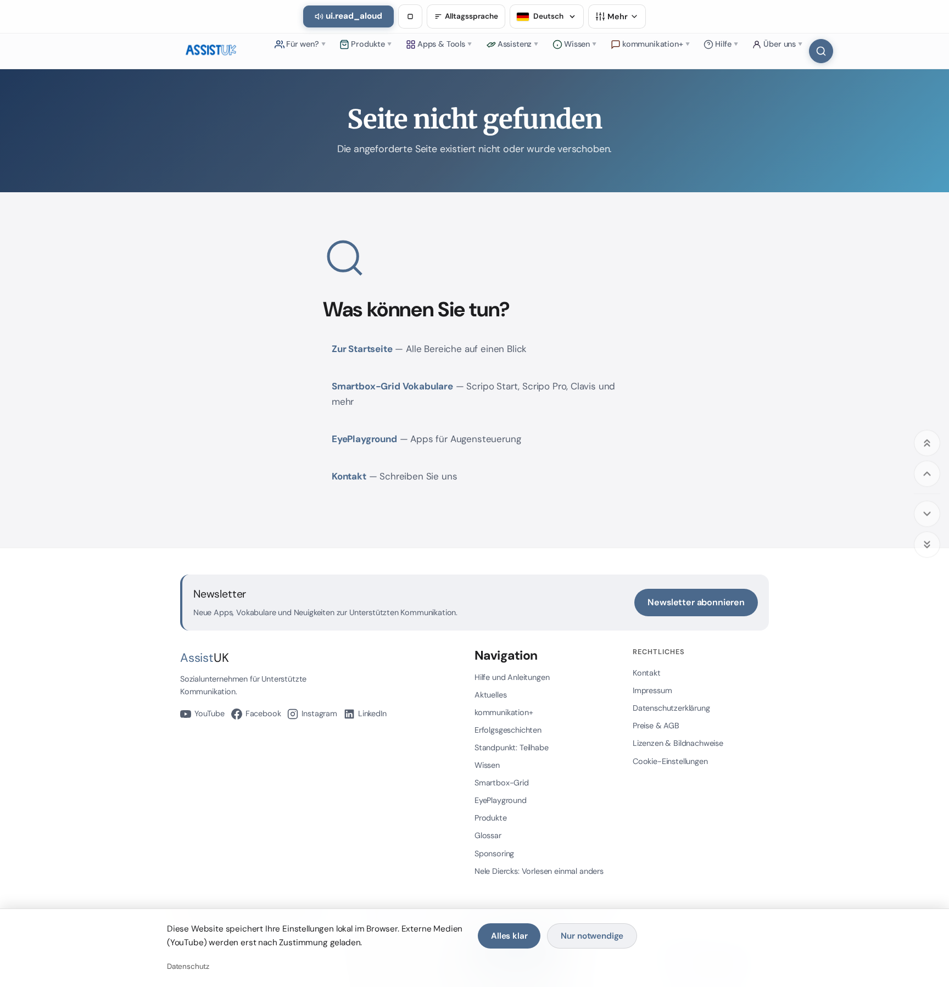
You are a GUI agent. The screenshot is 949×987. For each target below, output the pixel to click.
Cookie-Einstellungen (670, 761)
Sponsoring (494, 853)
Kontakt (349, 476)
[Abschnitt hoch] (927, 473)
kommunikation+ (503, 712)
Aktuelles (490, 695)
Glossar (487, 835)
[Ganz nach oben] (927, 443)
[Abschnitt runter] (927, 513)
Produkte (490, 818)
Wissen (487, 765)
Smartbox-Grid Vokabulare (392, 386)
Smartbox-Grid (501, 783)
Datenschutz (188, 966)
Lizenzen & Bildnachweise (678, 743)
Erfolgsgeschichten (508, 730)
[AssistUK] (211, 51)
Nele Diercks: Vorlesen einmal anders (539, 871)
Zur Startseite (362, 349)
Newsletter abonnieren (696, 602)
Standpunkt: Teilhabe (511, 747)
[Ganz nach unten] (927, 544)
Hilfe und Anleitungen (511, 677)
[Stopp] (410, 16)
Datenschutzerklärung (671, 708)
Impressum (652, 690)
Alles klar (509, 935)
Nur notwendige (592, 935)
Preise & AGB (656, 726)
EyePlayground (364, 439)
